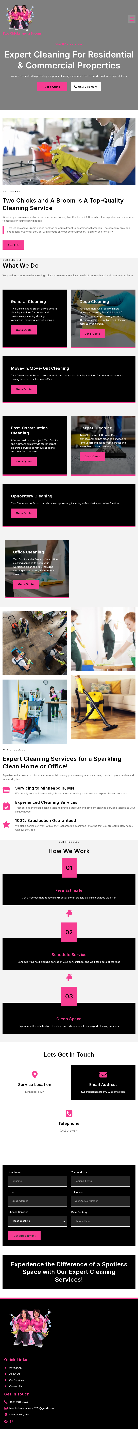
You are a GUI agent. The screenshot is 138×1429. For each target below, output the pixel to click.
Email (11, 1192)
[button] (131, 19)
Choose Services (18, 1212)
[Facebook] (6, 1421)
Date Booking (79, 1212)
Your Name (14, 1172)
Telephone (77, 1192)
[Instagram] (11, 1421)
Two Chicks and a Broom (22, 33)
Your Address (79, 1172)
